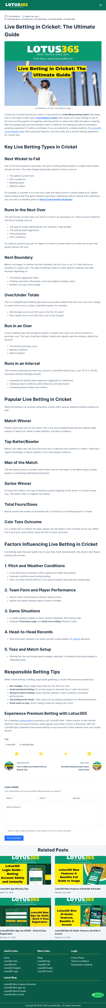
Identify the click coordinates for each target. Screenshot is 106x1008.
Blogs (40, 958)
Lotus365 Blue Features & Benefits (20, 984)
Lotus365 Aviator (45, 968)
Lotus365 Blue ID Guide (15, 991)
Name (9, 798)
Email (43, 798)
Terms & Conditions (80, 961)
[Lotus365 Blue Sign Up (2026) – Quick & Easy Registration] (25, 912)
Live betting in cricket (47, 118)
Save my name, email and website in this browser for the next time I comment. (39, 831)
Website (76, 798)
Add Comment (13, 807)
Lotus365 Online (55, 19)
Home (6, 958)
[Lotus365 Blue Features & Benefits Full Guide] (80, 870)
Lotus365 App (27, 19)
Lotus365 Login (11, 971)
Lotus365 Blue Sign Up (14, 988)
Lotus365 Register (12, 968)
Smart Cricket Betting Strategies (56, 199)
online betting (26, 720)
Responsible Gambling (81, 965)
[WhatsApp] (17, 754)
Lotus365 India (40, 19)
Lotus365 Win (69, 19)
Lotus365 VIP (43, 965)
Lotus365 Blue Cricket (14, 994)
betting (76, 639)
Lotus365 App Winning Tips (14, 888)
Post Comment (14, 838)
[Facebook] (41, 754)
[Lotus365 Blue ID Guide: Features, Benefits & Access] (80, 912)
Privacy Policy (77, 958)
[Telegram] (65, 754)
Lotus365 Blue (13, 19)
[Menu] (100, 5)
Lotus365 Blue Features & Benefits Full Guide (78, 888)
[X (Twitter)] (89, 754)
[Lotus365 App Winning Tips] (25, 870)
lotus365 (10, 744)
